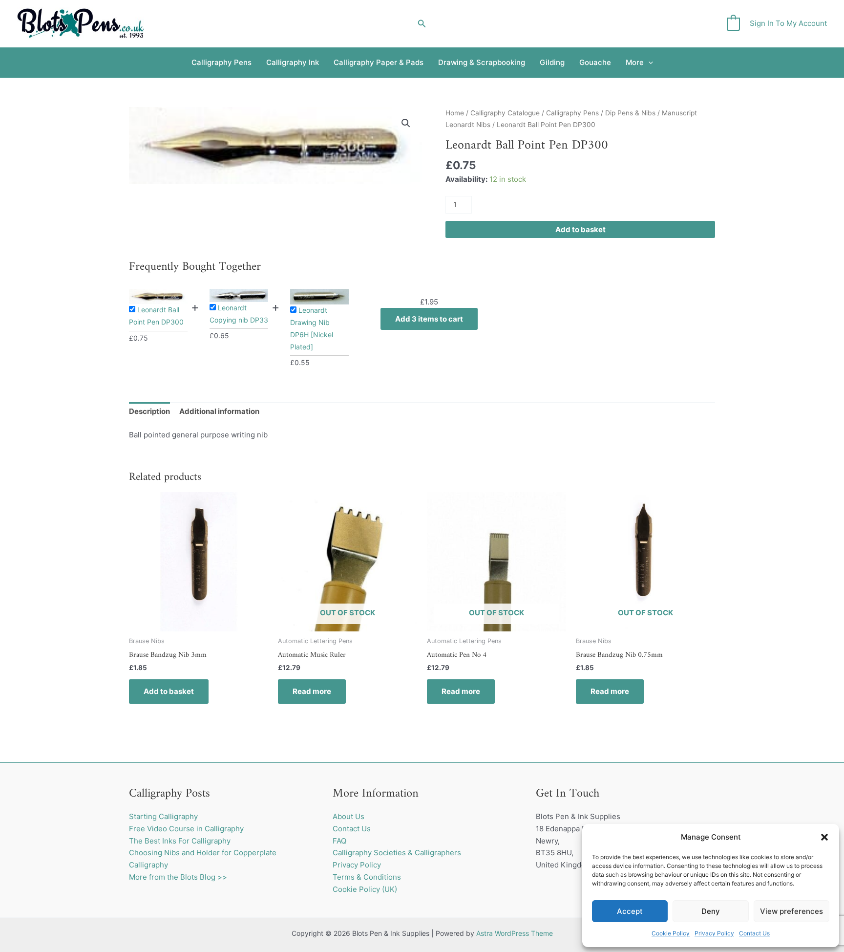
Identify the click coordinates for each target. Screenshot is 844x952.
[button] (824, 837)
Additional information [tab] (219, 411)
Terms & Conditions (367, 877)
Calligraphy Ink (292, 62)
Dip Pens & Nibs (630, 113)
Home (454, 113)
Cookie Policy (671, 933)
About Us (348, 816)
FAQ (339, 840)
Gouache (595, 62)
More (635, 62)
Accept (630, 911)
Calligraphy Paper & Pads (378, 62)
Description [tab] (149, 411)
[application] (648, 62)
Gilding (552, 62)
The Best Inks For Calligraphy (180, 840)
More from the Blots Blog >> (178, 877)
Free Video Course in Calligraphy (186, 828)
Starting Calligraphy (163, 816)
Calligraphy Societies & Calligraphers (397, 852)
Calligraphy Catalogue (505, 113)
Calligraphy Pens (221, 62)
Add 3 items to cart (429, 319)
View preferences (791, 911)
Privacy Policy (714, 933)
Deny (710, 911)
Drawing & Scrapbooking (481, 62)
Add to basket (580, 229)
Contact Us (754, 933)
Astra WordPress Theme (514, 933)
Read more (312, 691)
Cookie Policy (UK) (365, 889)
